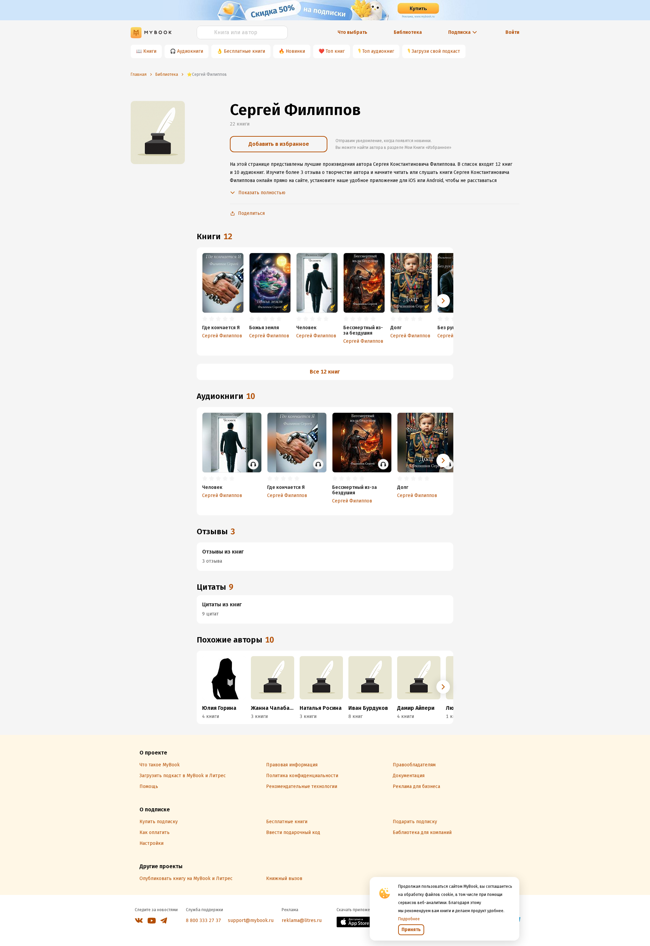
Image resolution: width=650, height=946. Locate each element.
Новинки (295, 51)
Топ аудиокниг (378, 51)
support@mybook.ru (251, 920)
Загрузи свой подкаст (436, 51)
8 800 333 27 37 (203, 920)
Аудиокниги (190, 51)
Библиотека (408, 32)
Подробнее (409, 919)
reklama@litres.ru (302, 920)
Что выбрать (352, 32)
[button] (443, 301)
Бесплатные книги (244, 51)
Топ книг (335, 51)
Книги (149, 51)
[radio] (205, 319)
